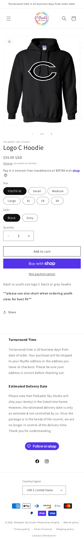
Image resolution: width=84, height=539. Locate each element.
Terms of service (43, 529)
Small (37, 191)
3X (57, 201)
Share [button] (12, 312)
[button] (8, 18)
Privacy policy (22, 529)
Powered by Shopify (48, 522)
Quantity (8, 227)
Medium (58, 191)
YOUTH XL (15, 191)
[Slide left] (32, 134)
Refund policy (71, 522)
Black (12, 218)
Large (12, 201)
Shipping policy (65, 529)
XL (28, 201)
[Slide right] (51, 134)
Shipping (7, 163)
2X (43, 201)
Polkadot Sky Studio (25, 522)
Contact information (44, 535)
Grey (30, 218)
